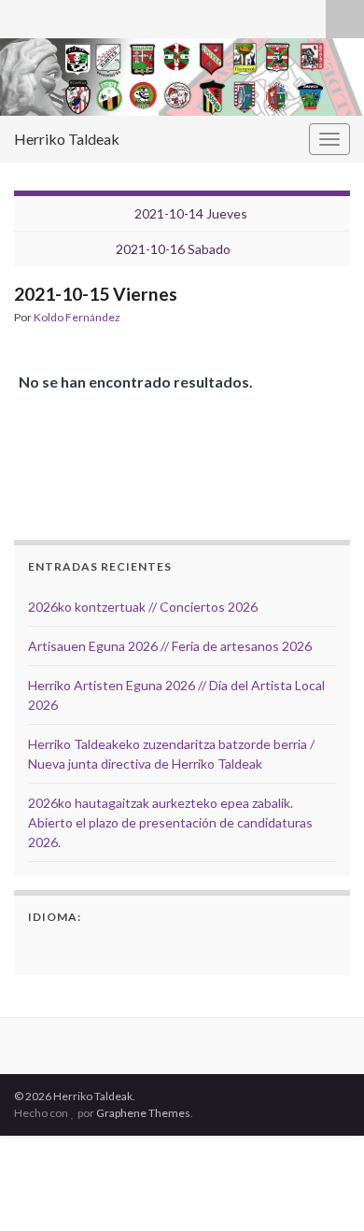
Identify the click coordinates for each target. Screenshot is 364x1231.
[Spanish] (39, 947)
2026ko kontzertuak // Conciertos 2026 (143, 607)
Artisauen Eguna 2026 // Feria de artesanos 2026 (170, 646)
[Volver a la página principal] (182, 77)
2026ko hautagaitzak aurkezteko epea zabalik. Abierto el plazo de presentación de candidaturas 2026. (170, 822)
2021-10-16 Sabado (173, 249)
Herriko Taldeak (66, 139)
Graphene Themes (143, 1113)
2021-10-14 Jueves (190, 213)
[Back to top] (322, 1189)
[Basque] (63, 947)
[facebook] (23, 15)
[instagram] (53, 15)
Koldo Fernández (77, 317)
